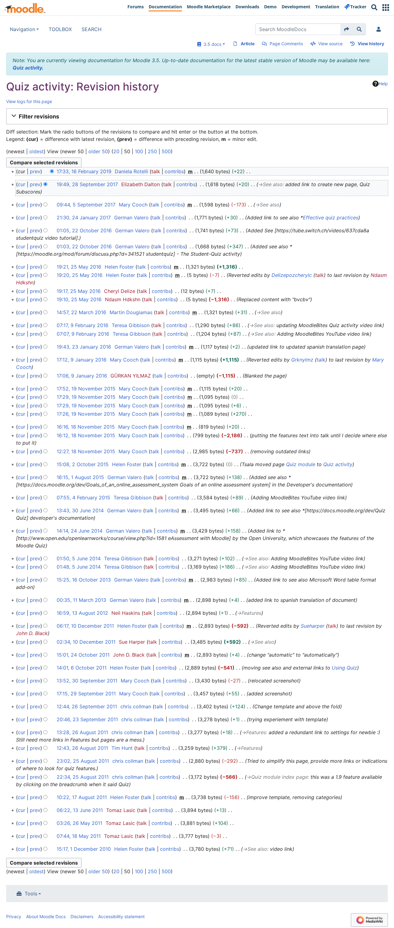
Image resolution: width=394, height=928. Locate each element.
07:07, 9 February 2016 (83, 334)
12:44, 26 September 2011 (87, 706)
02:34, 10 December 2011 (86, 642)
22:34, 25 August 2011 (83, 777)
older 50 (98, 151)
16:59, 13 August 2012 (82, 613)
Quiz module (300, 464)
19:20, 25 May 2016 (80, 275)
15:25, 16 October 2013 (84, 580)
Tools (31, 893)
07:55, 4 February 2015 (83, 497)
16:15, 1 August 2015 (80, 477)
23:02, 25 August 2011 (83, 761)
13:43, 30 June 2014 (80, 510)
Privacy (13, 916)
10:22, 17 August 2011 (82, 797)
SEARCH (92, 29)
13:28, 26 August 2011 (82, 732)
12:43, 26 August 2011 (82, 748)
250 (152, 151)
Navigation (22, 29)
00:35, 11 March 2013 (81, 600)
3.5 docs (211, 44)
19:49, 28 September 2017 (87, 184)
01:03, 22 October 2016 (84, 246)
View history (371, 43)
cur (21, 184)
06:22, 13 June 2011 (80, 810)
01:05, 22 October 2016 (84, 230)
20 (116, 151)
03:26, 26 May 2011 (79, 823)
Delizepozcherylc (291, 275)
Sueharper (312, 626)
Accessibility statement (121, 916)
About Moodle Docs (46, 916)
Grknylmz (302, 360)
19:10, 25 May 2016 (79, 299)
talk (155, 171)
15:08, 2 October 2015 (83, 464)
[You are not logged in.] (380, 29)
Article (248, 43)
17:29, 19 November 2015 (86, 397)
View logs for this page (29, 101)
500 (166, 151)
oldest (36, 151)
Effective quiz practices (330, 217)
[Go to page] (346, 29)
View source (330, 43)
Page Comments (286, 43)
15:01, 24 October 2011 (83, 655)
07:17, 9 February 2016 (82, 325)
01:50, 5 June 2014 (79, 558)
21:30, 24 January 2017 (84, 217)
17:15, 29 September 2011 (86, 693)
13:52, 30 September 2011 (87, 681)
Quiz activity (27, 68)
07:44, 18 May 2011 (79, 836)
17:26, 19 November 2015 (86, 414)
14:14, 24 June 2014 (80, 531)
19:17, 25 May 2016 (79, 291)
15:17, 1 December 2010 (84, 849)
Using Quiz (344, 668)
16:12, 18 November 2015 (86, 435)
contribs (174, 171)
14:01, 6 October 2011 (82, 668)
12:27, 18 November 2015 (86, 451)
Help (383, 83)
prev (35, 171)
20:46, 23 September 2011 (87, 719)
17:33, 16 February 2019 (84, 171)
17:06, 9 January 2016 (82, 376)
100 (139, 151)
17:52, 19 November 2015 (86, 389)
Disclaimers (81, 916)
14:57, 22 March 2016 (81, 312)
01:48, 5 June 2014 (79, 567)
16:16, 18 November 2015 (86, 427)
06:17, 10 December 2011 (85, 626)
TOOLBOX (60, 29)
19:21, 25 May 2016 (79, 267)
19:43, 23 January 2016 (84, 347)
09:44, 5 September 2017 (86, 205)
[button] (386, 8)
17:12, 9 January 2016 (82, 360)
